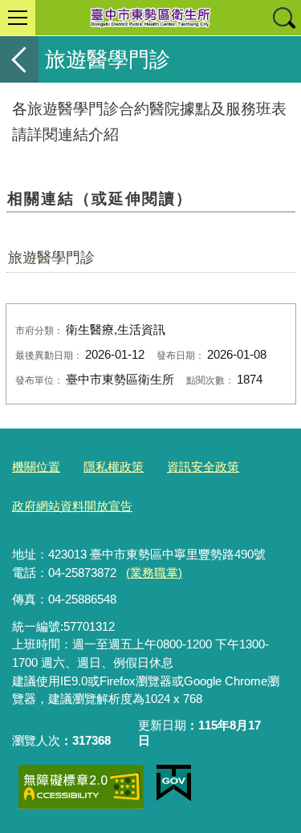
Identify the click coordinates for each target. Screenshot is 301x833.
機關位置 (36, 466)
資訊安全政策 (203, 466)
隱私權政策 (113, 466)
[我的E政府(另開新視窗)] (174, 783)
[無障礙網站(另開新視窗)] (81, 787)
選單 (17, 17)
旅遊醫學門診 (51, 258)
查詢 (283, 17)
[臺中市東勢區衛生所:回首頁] (150, 17)
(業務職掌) (154, 572)
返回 (19, 59)
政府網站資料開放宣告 (72, 506)
